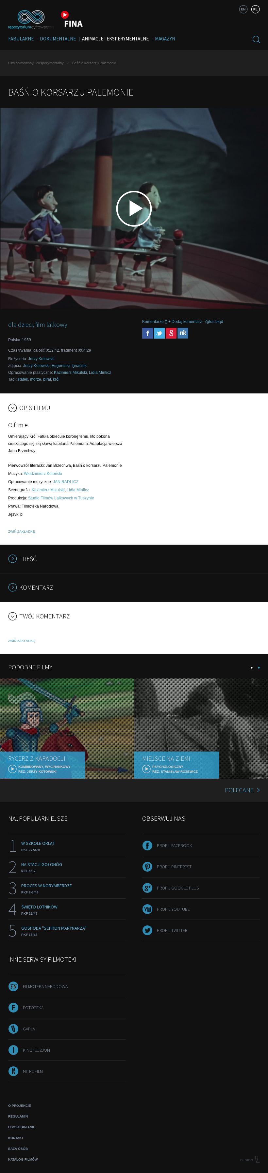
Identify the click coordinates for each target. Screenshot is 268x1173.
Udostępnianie (21, 1127)
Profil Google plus (178, 888)
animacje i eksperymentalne (115, 39)
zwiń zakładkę (21, 531)
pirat (47, 379)
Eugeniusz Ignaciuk (69, 365)
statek (23, 379)
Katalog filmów (23, 1159)
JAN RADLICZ (65, 482)
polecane (239, 790)
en (243, 9)
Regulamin (18, 1116)
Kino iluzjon (36, 1050)
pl (255, 9)
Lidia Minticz (100, 372)
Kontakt (16, 1138)
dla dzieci (20, 324)
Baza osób (18, 1148)
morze (35, 379)
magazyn (165, 39)
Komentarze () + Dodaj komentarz (172, 321)
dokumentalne (58, 39)
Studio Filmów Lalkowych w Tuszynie (61, 498)
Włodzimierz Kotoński (43, 473)
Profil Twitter (172, 930)
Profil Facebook (174, 845)
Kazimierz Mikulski (70, 372)
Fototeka (33, 1008)
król (56, 379)
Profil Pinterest (174, 867)
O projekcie (19, 1105)
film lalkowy (51, 324)
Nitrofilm (33, 1071)
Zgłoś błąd (214, 321)
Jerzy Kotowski (41, 359)
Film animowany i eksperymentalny (36, 63)
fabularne (21, 39)
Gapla (29, 1029)
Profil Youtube (173, 909)
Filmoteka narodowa (45, 986)
